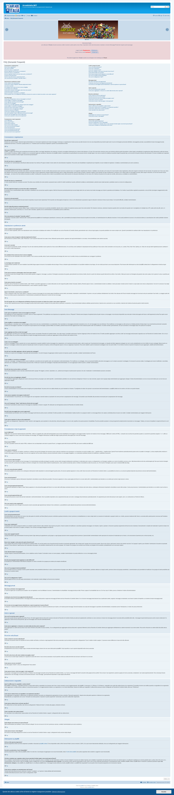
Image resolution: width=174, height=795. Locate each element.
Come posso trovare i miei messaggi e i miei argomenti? (101, 101)
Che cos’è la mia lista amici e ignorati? (97, 89)
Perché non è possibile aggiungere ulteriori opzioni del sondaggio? (19, 104)
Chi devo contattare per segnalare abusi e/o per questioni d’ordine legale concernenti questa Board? (110, 123)
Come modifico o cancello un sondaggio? (13, 106)
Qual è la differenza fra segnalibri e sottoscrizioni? (99, 105)
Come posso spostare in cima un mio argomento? (15, 115)
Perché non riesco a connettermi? (12, 72)
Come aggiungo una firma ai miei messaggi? (14, 101)
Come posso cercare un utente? (96, 99)
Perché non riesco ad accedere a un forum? (14, 107)
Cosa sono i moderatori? (94, 68)
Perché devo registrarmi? (10, 67)
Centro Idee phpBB (71, 751)
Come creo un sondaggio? (10, 103)
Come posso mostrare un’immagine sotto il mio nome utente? (18, 90)
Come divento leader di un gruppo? (96, 72)
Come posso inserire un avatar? (12, 91)
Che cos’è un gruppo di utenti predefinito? (98, 75)
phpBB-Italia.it (91, 787)
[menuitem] (23, 16)
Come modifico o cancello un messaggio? (14, 100)
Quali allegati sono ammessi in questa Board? (99, 114)
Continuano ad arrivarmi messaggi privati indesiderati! (100, 83)
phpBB (81, 785)
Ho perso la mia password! (10, 75)
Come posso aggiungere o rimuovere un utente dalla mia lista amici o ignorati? (106, 90)
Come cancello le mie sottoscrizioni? (97, 110)
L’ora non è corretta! (9, 85)
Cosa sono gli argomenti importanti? (12, 129)
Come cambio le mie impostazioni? (12, 83)
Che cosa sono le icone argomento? (12, 131)
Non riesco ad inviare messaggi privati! (97, 81)
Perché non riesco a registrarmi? (12, 69)
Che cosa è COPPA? (9, 68)
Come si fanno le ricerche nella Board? (97, 95)
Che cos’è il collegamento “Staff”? (96, 76)
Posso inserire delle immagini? (11, 124)
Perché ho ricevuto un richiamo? (12, 110)
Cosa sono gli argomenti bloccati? (12, 130)
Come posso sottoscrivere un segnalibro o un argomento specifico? (103, 107)
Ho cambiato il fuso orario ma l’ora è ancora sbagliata (16, 87)
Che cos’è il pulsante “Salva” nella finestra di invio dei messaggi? (19, 113)
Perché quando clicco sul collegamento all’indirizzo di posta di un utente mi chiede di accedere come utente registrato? (30, 94)
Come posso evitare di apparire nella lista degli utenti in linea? (18, 84)
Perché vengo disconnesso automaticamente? (15, 76)
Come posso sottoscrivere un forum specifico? (99, 108)
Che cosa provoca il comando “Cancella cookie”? (15, 78)
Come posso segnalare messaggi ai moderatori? (15, 111)
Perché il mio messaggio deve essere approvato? (15, 114)
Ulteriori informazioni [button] (58, 791)
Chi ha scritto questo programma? (96, 121)
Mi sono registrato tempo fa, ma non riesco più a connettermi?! (18, 74)
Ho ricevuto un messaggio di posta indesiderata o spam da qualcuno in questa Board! (107, 84)
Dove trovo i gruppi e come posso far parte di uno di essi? (101, 71)
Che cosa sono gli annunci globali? (12, 126)
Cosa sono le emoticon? (10, 123)
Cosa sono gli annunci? (10, 127)
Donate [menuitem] (29, 15)
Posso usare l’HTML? (9, 122)
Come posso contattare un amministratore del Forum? (100, 125)
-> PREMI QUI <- (94, 50)
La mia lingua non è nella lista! (11, 88)
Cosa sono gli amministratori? (95, 67)
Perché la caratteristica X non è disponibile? (98, 122)
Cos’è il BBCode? (8, 120)
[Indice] (13, 8)
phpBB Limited (43, 743)
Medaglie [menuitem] (19, 15)
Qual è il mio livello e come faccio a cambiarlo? (15, 92)
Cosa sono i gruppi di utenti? (95, 69)
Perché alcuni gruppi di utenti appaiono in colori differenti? (101, 74)
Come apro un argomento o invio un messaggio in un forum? (18, 99)
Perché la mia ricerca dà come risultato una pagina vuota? (101, 98)
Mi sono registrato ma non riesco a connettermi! (15, 71)
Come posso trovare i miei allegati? (96, 116)
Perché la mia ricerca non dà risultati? (97, 96)
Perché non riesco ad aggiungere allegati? (14, 108)
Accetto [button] (163, 791)
